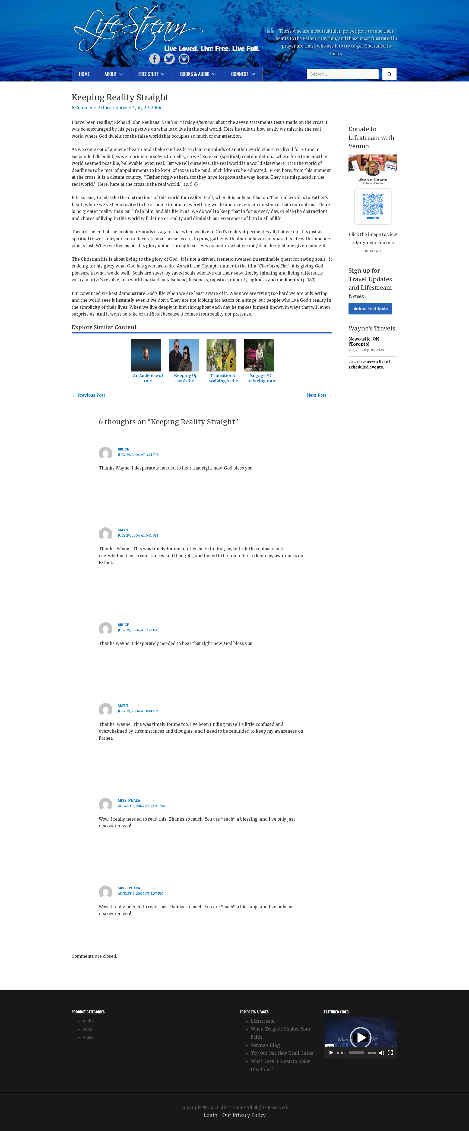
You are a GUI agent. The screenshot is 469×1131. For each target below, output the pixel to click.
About (110, 74)
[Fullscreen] (390, 1053)
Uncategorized (116, 107)
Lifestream (263, 1021)
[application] (360, 1037)
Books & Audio (195, 74)
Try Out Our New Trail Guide (282, 1053)
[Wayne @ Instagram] (184, 58)
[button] (361, 1038)
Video (88, 1037)
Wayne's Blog (265, 1045)
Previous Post (88, 395)
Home (84, 74)
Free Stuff (148, 74)
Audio (88, 1021)
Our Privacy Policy (244, 1115)
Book (87, 1029)
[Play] (331, 1053)
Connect (239, 74)
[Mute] (381, 1053)
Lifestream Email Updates (370, 308)
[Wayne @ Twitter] (169, 58)
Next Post (319, 395)
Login (210, 1115)
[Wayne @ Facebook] (154, 58)
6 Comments (84, 107)
